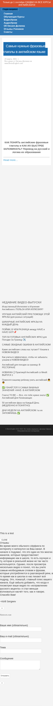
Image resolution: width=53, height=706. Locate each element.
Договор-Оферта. (46, 429)
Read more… (10, 160)
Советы (8, 32)
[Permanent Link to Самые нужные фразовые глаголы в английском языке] (26, 104)
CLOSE (4, 540)
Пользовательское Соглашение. (28, 431)
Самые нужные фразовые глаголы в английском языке (24, 49)
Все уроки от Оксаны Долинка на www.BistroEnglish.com (18, 62)
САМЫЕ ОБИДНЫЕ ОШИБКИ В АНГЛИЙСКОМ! (26, 344)
